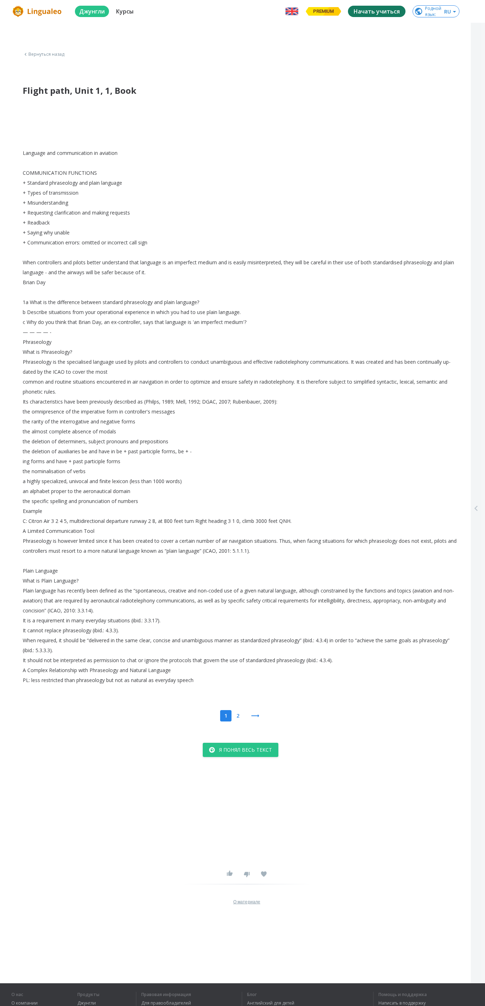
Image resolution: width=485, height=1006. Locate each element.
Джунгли (86, 1003)
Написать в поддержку (402, 1003)
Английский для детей (270, 1003)
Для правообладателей (166, 1003)
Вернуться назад (46, 54)
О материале (246, 901)
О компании (24, 1003)
